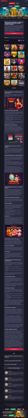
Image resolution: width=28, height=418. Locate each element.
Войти (17, 3)
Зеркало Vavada (14, 33)
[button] (0, 12)
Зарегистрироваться (12, 3)
